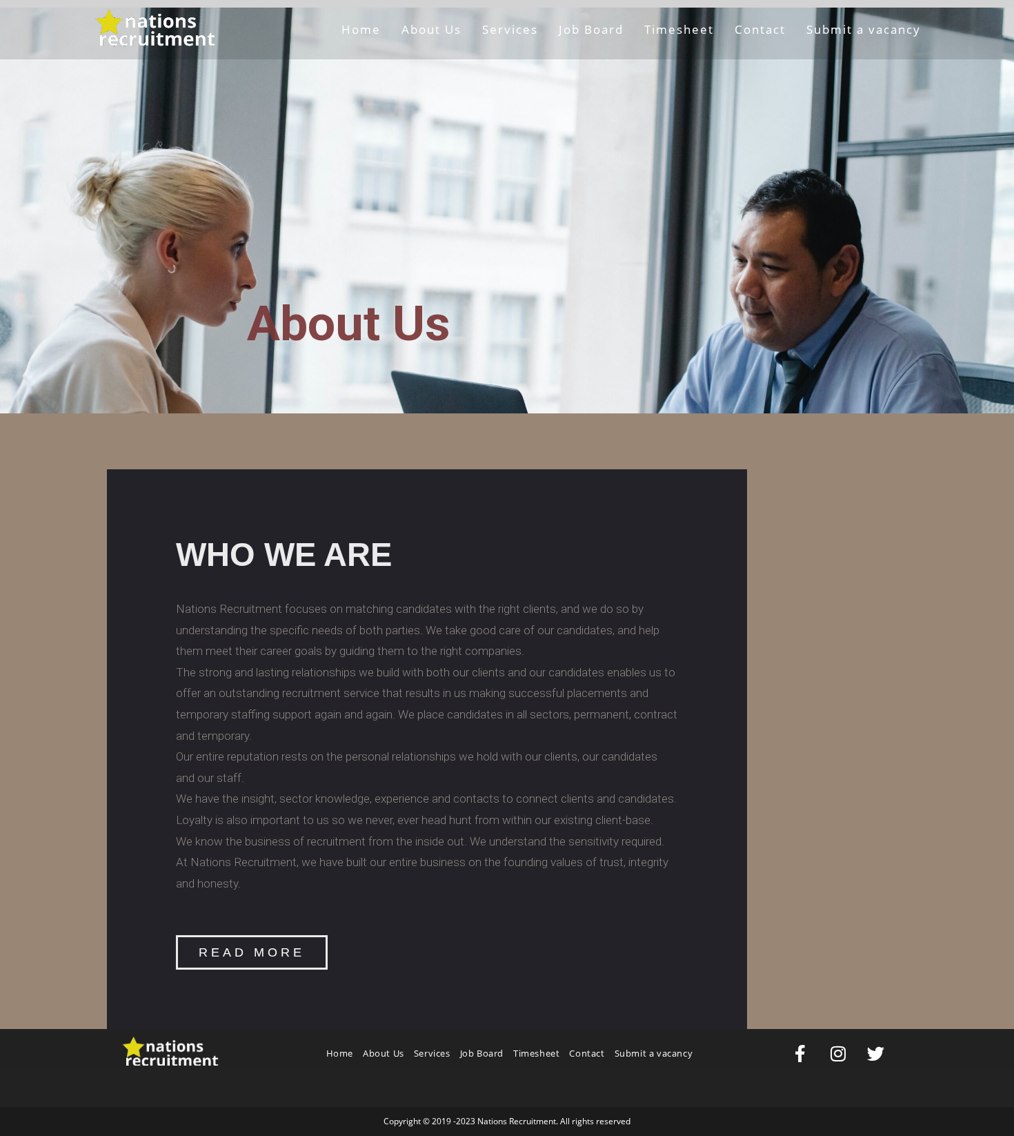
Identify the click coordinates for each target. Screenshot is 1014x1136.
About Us (383, 1053)
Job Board (482, 1053)
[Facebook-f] (800, 1053)
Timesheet (536, 1053)
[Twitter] (876, 1053)
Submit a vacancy (654, 1053)
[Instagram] (838, 1053)
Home (339, 1053)
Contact (586, 1053)
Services (432, 1053)
